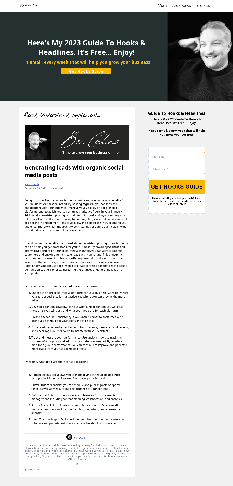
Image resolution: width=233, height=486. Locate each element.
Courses (203, 6)
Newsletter (182, 6)
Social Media (32, 184)
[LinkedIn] (77, 464)
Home (162, 6)
